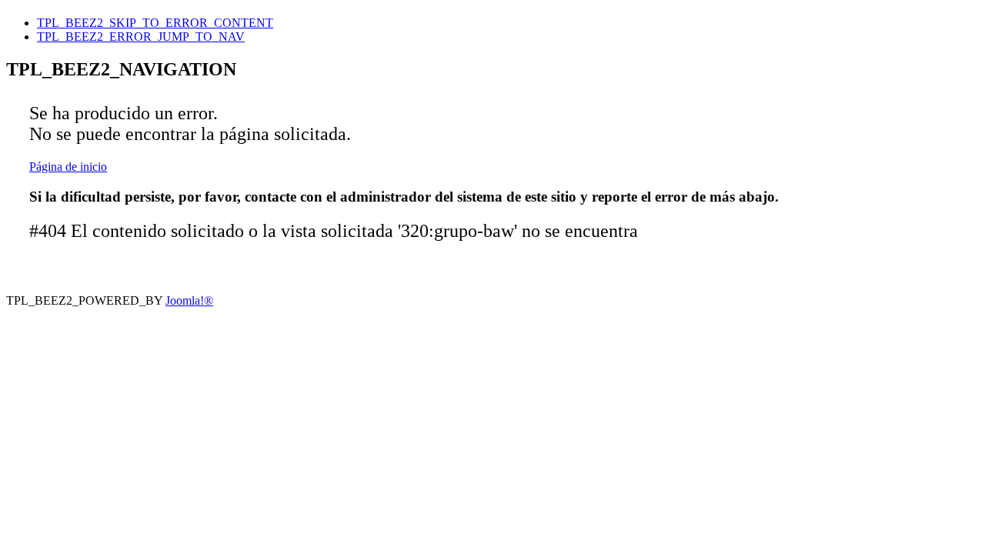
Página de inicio (68, 166)
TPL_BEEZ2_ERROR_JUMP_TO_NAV (141, 36)
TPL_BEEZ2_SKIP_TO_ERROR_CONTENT (155, 22)
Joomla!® (189, 300)
